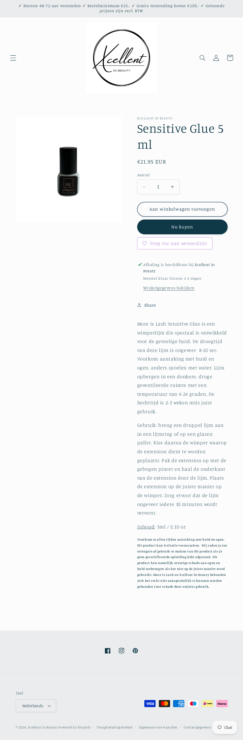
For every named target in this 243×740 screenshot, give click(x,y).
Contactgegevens (197, 727)
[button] (13, 58)
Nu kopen (182, 227)
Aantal (143, 174)
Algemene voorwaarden (158, 727)
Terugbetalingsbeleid (115, 727)
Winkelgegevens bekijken (169, 287)
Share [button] (150, 304)
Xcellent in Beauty (42, 727)
